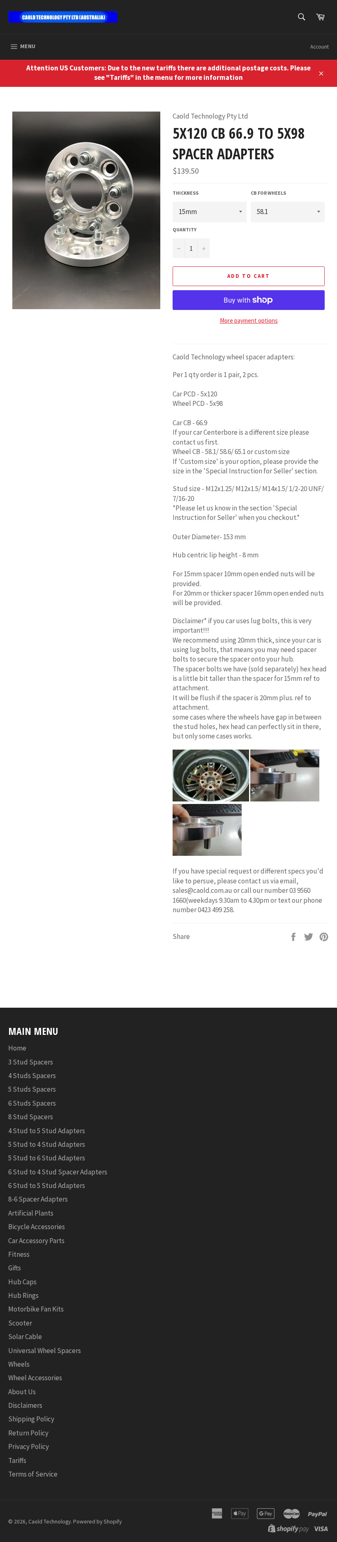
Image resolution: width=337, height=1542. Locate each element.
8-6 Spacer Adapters (38, 1199)
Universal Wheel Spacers (44, 1350)
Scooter (20, 1323)
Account (319, 46)
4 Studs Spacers (32, 1075)
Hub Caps (22, 1281)
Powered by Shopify (97, 1521)
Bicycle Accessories (36, 1226)
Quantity (184, 229)
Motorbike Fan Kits (36, 1309)
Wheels (19, 1364)
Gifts (14, 1267)
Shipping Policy (31, 1418)
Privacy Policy (28, 1446)
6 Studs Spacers (32, 1103)
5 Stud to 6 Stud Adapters (46, 1157)
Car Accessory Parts (36, 1240)
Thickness (186, 193)
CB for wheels (268, 193)
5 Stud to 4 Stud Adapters (46, 1144)
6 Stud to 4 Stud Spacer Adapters (57, 1171)
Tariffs (17, 1460)
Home (17, 1048)
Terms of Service (33, 1474)
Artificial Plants (30, 1213)
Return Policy (28, 1432)
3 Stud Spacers (30, 1062)
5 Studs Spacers (32, 1089)
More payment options (249, 320)
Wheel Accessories (35, 1377)
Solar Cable (25, 1336)
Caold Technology (49, 1521)
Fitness (19, 1254)
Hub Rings (23, 1295)
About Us (22, 1391)
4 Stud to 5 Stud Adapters (46, 1130)
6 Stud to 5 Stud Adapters (46, 1185)
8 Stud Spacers (30, 1116)
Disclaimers (25, 1405)
